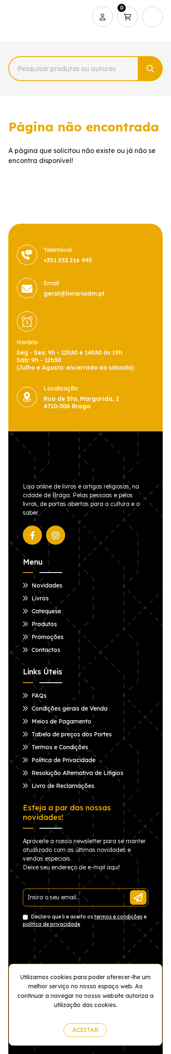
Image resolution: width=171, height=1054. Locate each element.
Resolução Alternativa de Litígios (76, 773)
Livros (39, 598)
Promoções (47, 637)
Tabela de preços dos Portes (71, 734)
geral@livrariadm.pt (74, 293)
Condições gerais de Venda (68, 708)
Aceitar (85, 1030)
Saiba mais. (87, 1015)
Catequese (45, 611)
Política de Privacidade (62, 760)
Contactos (45, 650)
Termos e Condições (59, 747)
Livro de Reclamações (62, 786)
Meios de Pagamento (60, 721)
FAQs (38, 695)
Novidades (46, 585)
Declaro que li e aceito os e (85, 920)
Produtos (43, 624)
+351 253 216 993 (68, 260)
